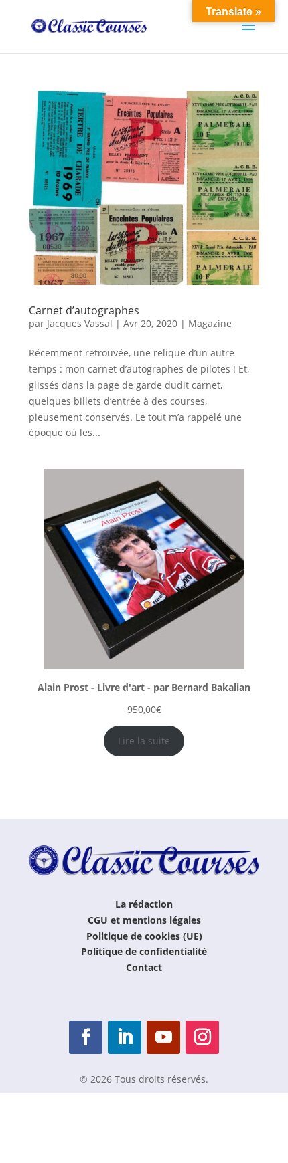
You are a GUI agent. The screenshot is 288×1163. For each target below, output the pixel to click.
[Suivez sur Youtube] (163, 1037)
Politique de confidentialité (144, 951)
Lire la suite (144, 740)
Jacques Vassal (80, 323)
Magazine (210, 323)
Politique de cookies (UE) (144, 936)
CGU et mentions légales (144, 920)
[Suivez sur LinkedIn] (124, 1037)
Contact (144, 967)
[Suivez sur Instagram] (202, 1037)
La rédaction (144, 903)
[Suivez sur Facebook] (85, 1037)
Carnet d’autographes (84, 310)
